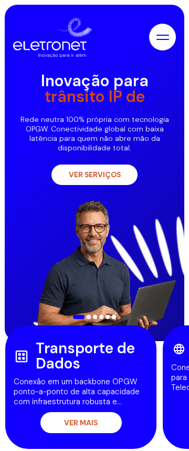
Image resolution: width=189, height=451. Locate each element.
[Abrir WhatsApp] (162, 424)
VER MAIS (81, 422)
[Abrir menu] (162, 37)
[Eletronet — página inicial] (52, 37)
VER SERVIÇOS (95, 174)
